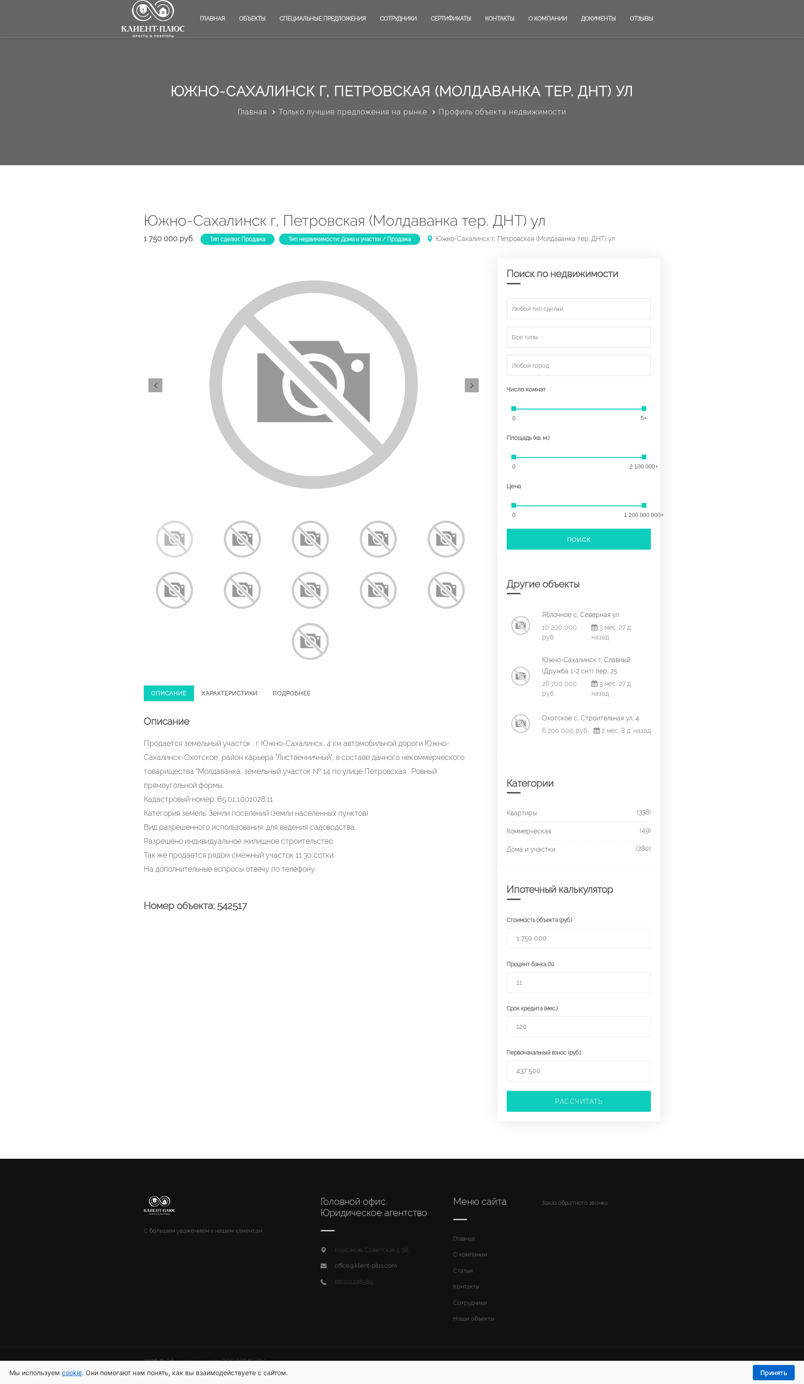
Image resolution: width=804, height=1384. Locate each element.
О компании (548, 18)
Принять (773, 1373)
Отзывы (641, 18)
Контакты (500, 18)
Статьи (463, 1270)
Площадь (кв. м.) (528, 437)
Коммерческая (529, 831)
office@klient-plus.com (366, 1265)
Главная (212, 18)
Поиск (579, 539)
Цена (514, 486)
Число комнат (526, 389)
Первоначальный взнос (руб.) (544, 1052)
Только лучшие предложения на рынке (353, 111)
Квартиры (522, 813)
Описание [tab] (169, 693)
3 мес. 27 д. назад (611, 632)
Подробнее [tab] (292, 693)
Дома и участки (531, 849)
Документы (598, 18)
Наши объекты (473, 1318)
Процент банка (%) (530, 964)
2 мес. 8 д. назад (625, 730)
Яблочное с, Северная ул (580, 614)
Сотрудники (398, 18)
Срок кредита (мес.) (532, 1008)
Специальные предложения (323, 18)
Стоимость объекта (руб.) (539, 920)
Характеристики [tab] (229, 693)
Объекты (252, 18)
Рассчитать (579, 1101)
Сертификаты (451, 18)
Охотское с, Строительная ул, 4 (590, 718)
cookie (72, 1373)
